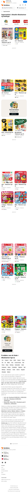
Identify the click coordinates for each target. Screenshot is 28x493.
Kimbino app (4, 423)
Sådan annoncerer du (5, 479)
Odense (13, 411)
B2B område (4, 481)
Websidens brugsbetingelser (14, 489)
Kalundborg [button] (21, 7)
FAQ (2, 467)
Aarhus (9, 411)
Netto (8, 382)
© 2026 (14, 486)
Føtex (2, 382)
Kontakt (3, 469)
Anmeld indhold (4, 470)
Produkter (3, 474)
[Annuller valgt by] (25, 7)
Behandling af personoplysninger (14, 491)
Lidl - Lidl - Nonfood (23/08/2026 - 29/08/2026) (15, 397)
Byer (2, 472)
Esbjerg (23, 411)
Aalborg (18, 411)
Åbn (25, 1)
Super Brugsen (22, 381)
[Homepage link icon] (10, 443)
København (4, 411)
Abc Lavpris (19, 382)
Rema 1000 (12, 382)
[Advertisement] (14, 63)
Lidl (5, 382)
